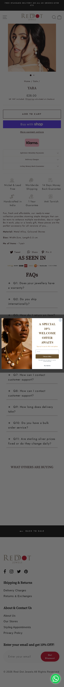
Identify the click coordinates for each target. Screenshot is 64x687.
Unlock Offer (47, 356)
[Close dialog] (60, 320)
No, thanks (47, 365)
